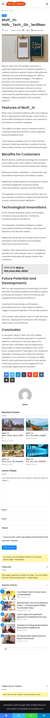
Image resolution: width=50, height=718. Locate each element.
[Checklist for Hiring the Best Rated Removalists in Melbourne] (8, 628)
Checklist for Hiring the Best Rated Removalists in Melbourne (32, 626)
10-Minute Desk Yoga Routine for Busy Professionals (31, 637)
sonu (6, 30)
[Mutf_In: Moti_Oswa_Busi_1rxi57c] (13, 424)
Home (5, 10)
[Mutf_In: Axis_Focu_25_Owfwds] (13, 450)
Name (5, 510)
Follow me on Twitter (12, 686)
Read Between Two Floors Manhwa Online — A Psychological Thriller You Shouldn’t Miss (32, 605)
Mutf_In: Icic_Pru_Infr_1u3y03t (36, 460)
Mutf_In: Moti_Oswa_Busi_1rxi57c (12, 435)
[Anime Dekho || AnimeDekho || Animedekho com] (15, 4)
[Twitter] (12, 374)
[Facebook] (6, 374)
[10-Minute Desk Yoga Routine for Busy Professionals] (8, 639)
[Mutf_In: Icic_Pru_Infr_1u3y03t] (37, 450)
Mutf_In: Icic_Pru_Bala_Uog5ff (36, 434)
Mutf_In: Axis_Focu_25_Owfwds (12, 460)
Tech (11, 10)
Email (4, 519)
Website (5, 528)
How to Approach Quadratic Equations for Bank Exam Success (32, 615)
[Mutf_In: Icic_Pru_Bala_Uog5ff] (37, 424)
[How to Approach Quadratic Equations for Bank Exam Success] (8, 617)
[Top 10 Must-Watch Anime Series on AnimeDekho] (8, 595)
